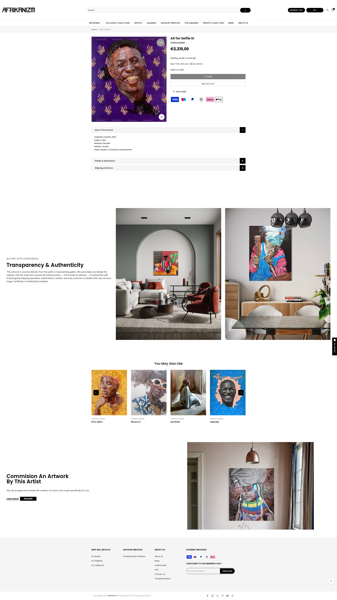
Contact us (160, 574)
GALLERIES (151, 23)
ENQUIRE (28, 498)
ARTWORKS (94, 23)
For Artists (95, 556)
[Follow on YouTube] (227, 595)
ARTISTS (138, 23)
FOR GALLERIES (191, 23)
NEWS (231, 23)
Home (94, 29)
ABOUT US (243, 23)
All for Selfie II (96, 421)
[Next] (241, 392)
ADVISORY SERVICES (170, 23)
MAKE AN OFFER (208, 83)
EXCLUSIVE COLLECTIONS (118, 23)
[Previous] (96, 392)
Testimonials (160, 565)
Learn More (13, 499)
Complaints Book (162, 578)
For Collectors (97, 565)
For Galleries (97, 561)
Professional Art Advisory (134, 556)
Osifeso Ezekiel (98, 418)
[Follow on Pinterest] (222, 595)
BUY (315, 10)
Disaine (147, 595)
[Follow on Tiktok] (232, 595)
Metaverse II (136, 421)
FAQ (156, 569)
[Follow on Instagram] (212, 595)
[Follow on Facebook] (207, 595)
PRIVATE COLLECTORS (213, 23)
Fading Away (214, 421)
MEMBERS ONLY (296, 10)
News (157, 561)
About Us (159, 556)
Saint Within (175, 421)
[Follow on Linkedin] (217, 595)
